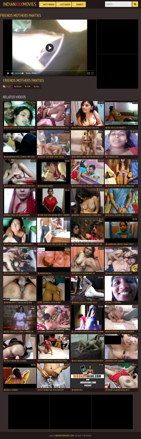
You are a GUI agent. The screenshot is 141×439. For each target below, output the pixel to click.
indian (18, 86)
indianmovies (19, 4)
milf (37, 86)
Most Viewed (48, 4)
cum (28, 86)
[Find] (135, 4)
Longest (80, 4)
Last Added (65, 4)
